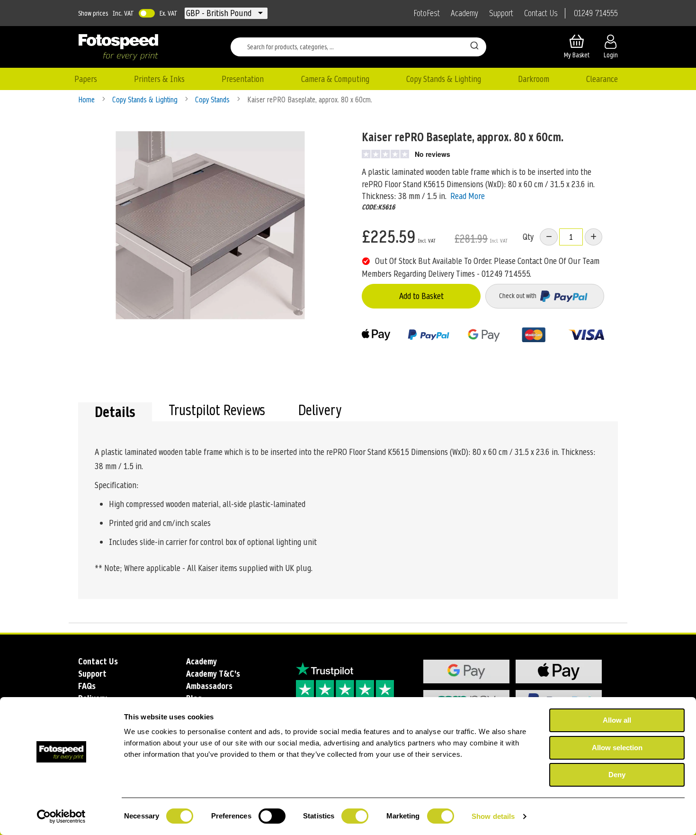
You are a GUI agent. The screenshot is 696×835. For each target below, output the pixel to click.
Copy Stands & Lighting (145, 99)
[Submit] (474, 45)
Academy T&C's (213, 674)
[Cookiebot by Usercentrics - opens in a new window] (61, 816)
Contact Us (541, 13)
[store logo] (118, 47)
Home (87, 99)
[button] (219, 13)
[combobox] (358, 46)
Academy (464, 13)
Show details (493, 816)
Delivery (319, 411)
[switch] (272, 817)
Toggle (147, 13)
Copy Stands (213, 99)
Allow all (617, 720)
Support (501, 13)
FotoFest (426, 13)
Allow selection (617, 748)
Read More (467, 196)
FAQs (87, 686)
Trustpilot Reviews (217, 411)
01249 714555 (596, 13)
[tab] (115, 411)
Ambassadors (209, 686)
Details (115, 411)
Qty (528, 237)
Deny (616, 775)
